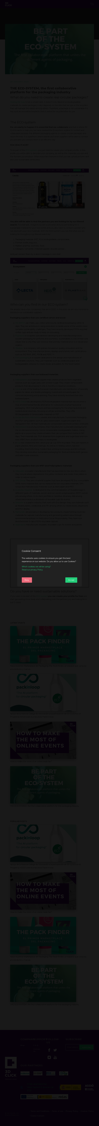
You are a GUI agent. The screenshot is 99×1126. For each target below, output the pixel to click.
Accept (71, 580)
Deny (27, 580)
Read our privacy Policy (32, 570)
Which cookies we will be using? (36, 567)
